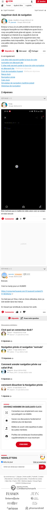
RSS (19, 481)
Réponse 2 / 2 (6, 269)
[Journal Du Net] (35, 493)
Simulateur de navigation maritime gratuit (17, 83)
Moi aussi (23, 51)
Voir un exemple (39, 462)
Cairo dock (5, 80)
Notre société (27, 477)
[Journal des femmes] (12, 493)
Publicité (34, 477)
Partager (34, 51)
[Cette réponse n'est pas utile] (24, 218)
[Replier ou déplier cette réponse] (45, 98)
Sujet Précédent (8, 10)
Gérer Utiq (8, 481)
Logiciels (29, 5)
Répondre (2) (9, 51)
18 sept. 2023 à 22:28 (23, 22)
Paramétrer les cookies (35, 479)
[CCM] (9, 1)
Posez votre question (31, 318)
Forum (8, 5)
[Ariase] (12, 508)
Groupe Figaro (37, 481)
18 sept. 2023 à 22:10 (15, 106)
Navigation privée (8, 77)
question (43, 1)
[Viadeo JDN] (35, 503)
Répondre (15, 318)
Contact (41, 477)
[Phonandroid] (35, 508)
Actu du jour (8, 462)
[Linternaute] (12, 498)
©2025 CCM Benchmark (23, 483)
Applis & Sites (18, 5)
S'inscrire (23, 444)
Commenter (9, 219)
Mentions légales (27, 481)
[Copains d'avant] (12, 503)
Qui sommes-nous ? (10, 477)
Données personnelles (20, 479)
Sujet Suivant (39, 10)
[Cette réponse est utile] (17, 218)
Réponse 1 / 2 (6, 98)
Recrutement (9, 479)
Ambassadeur (18, 274)
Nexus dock (5, 74)
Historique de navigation (10, 86)
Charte (15, 481)
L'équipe (19, 477)
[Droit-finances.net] (35, 498)
